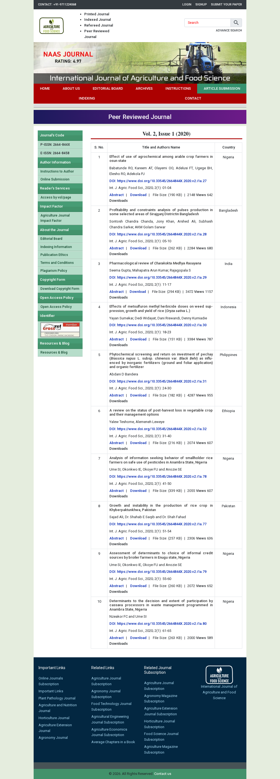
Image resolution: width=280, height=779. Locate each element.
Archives (144, 88)
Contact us (162, 774)
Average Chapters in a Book (113, 742)
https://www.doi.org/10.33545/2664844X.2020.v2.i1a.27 (161, 181)
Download (138, 195)
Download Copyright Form (59, 289)
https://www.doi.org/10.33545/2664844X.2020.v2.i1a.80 (161, 624)
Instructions (178, 88)
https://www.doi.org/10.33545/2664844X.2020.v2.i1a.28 (161, 234)
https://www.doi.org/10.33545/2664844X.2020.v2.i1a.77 (161, 524)
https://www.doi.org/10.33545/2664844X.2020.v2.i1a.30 (161, 325)
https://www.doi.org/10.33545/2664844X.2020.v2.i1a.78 (161, 476)
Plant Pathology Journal (57, 698)
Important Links (51, 691)
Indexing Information (56, 247)
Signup (201, 4)
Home (45, 88)
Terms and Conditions (57, 263)
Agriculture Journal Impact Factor (55, 218)
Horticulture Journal (54, 718)
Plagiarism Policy (53, 271)
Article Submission (222, 88)
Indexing (87, 98)
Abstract (116, 195)
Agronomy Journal (53, 738)
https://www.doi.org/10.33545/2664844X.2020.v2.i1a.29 (161, 277)
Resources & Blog (54, 352)
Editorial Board (108, 88)
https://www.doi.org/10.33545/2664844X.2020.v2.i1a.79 (161, 572)
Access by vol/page (55, 197)
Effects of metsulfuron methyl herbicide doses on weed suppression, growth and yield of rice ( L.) (161, 308)
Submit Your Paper (226, 4)
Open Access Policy (56, 307)
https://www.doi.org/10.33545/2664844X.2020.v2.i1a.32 (161, 429)
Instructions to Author (57, 171)
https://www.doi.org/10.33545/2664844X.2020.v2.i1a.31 (161, 381)
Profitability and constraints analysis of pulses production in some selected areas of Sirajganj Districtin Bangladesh (161, 212)
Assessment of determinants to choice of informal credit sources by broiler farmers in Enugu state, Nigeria (161, 555)
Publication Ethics (54, 255)
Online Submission (54, 179)
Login (186, 4)
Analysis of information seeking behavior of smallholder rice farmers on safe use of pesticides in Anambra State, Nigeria (161, 460)
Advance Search (229, 30)
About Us (71, 88)
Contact (193, 98)
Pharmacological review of (155, 263)
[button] (236, 22)
